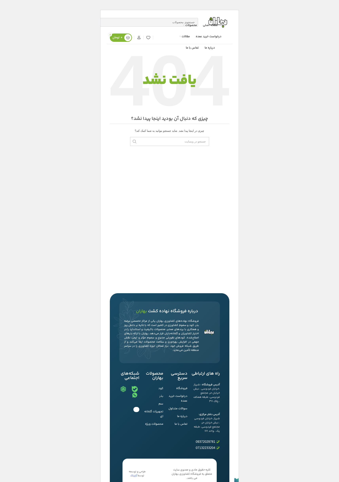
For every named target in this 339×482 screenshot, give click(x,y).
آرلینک (133, 476)
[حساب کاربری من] (138, 38)
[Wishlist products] (148, 38)
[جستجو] (134, 141)
